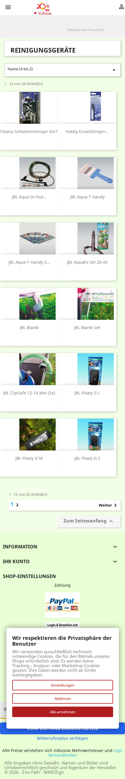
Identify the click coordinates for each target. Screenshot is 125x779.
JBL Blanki (29, 327)
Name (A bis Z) (62, 69)
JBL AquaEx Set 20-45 (87, 262)
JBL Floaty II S (87, 458)
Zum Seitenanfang (89, 521)
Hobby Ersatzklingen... (87, 131)
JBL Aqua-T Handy (87, 197)
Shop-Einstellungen (29, 576)
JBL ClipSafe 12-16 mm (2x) (29, 393)
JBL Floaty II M (29, 458)
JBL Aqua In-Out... (29, 197)
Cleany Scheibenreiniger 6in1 (29, 131)
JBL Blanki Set (87, 327)
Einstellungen (62, 685)
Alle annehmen (63, 712)
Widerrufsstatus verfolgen (62, 738)
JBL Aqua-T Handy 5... (29, 262)
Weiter (109, 505)
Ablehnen (62, 698)
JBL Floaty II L (87, 393)
